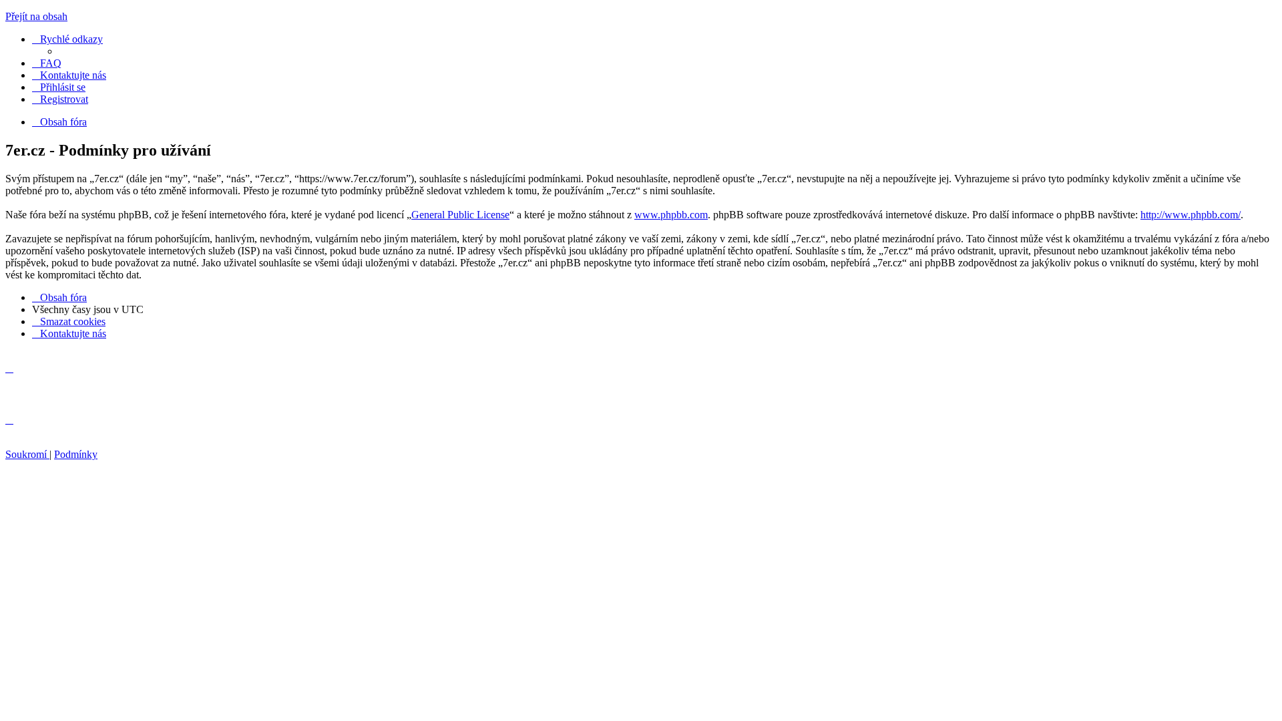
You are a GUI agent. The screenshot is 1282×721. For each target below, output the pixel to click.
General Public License (460, 214)
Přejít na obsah (36, 16)
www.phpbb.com (671, 214)
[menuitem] (46, 63)
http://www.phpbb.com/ (1190, 214)
